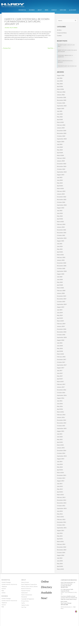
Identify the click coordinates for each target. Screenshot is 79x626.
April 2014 (60, 469)
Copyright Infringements (27, 599)
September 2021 (62, 238)
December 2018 (61, 329)
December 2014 (61, 450)
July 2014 (59, 461)
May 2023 (60, 183)
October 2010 (61, 552)
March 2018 (60, 354)
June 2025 (60, 114)
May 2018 (60, 348)
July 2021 (59, 243)
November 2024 (61, 133)
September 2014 (62, 456)
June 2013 (60, 486)
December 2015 (61, 420)
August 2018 (60, 340)
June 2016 (60, 403)
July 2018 (59, 343)
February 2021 (61, 257)
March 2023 (60, 188)
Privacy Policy (25, 601)
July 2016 (59, 401)
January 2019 (61, 326)
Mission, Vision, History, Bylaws (29, 586)
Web (3, 590)
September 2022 (62, 205)
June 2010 (60, 560)
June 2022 (60, 213)
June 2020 (60, 279)
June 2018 (60, 345)
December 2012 (61, 500)
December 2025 (61, 97)
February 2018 (61, 356)
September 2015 (62, 428)
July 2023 (59, 177)
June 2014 (60, 464)
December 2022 (61, 196)
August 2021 (60, 241)
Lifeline (3, 592)
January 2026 (61, 94)
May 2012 (60, 514)
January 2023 (61, 194)
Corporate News (62, 32)
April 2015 (60, 442)
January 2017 (61, 387)
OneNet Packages (6, 582)
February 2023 (61, 191)
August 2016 (60, 398)
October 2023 (61, 169)
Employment (24, 592)
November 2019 (61, 298)
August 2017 (60, 367)
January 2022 (61, 227)
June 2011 (60, 533)
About (23, 580)
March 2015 (60, 445)
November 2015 (61, 423)
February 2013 (61, 497)
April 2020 (60, 285)
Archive (7, 27)
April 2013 (60, 492)
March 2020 (60, 287)
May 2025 (60, 116)
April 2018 (60, 351)
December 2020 (61, 263)
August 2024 (60, 141)
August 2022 (60, 207)
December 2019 (61, 296)
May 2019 (60, 315)
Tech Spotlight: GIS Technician (67, 66)
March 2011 (60, 541)
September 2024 (62, 139)
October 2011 (61, 525)
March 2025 (60, 122)
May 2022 (60, 216)
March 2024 (60, 155)
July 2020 (59, 276)
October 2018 (61, 334)
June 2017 (60, 373)
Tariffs (23, 603)
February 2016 (61, 414)
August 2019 (60, 307)
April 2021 (60, 252)
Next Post (51, 48)
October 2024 (61, 136)
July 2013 (59, 483)
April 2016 (60, 409)
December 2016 (61, 389)
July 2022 (59, 210)
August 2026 (60, 75)
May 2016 (60, 406)
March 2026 (60, 89)
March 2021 (60, 254)
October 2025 (61, 103)
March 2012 (60, 516)
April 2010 (60, 566)
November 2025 (61, 100)
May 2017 (60, 376)
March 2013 (60, 494)
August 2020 (60, 274)
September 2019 (62, 304)
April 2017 (60, 378)
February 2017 (61, 384)
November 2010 (61, 549)
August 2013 (60, 481)
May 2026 (60, 83)
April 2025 (60, 119)
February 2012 (61, 519)
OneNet (59, 35)
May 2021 (60, 249)
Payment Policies (25, 590)
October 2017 (61, 362)
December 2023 (61, 163)
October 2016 (61, 392)
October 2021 (61, 235)
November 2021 (61, 232)
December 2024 (61, 130)
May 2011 (60, 536)
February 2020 (61, 290)
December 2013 (61, 475)
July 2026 (59, 78)
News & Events (25, 582)
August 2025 (60, 108)
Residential (6, 580)
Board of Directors (26, 588)
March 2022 (60, 221)
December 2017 (61, 359)
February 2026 (61, 92)
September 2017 (62, 365)
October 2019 (61, 301)
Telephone (4, 586)
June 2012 (60, 511)
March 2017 (60, 381)
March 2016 (60, 412)
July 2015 (59, 434)
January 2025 (61, 127)
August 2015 (60, 431)
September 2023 (62, 172)
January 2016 (61, 417)
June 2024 (60, 147)
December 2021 (61, 230)
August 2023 (60, 174)
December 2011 (61, 522)
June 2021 (60, 246)
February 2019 (61, 323)
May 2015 (60, 439)
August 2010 (60, 555)
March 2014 (60, 472)
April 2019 (60, 318)
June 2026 (60, 81)
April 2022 (60, 218)
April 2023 (60, 185)
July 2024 (59, 144)
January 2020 (61, 293)
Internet (4, 588)
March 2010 (60, 569)
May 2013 (60, 489)
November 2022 (61, 199)
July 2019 (59, 310)
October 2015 (61, 425)
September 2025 (62, 105)
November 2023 (61, 166)
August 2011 (60, 530)
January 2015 (61, 447)
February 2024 (61, 158)
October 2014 (61, 453)
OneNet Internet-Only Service (9, 584)
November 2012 (61, 503)
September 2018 (62, 337)
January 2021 (61, 260)
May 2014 (60, 467)
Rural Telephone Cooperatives (29, 584)
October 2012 (61, 505)
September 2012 (62, 508)
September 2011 (62, 527)
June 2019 (60, 312)
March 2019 (60, 321)
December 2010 (61, 547)
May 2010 (60, 563)
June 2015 (60, 436)
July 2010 (59, 558)
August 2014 (60, 458)
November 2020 (61, 265)
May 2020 (60, 282)
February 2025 (61, 125)
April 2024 (60, 152)
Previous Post (6, 48)
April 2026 (60, 86)
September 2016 (62, 395)
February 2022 (61, 224)
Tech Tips (23, 607)
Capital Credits (25, 605)
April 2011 (60, 538)
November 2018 (61, 332)
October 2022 (61, 202)
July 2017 (59, 370)
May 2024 (60, 150)
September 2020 (62, 271)
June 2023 (60, 180)
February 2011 (61, 544)
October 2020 (61, 268)
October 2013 (61, 478)
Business (5, 596)
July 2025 (59, 111)
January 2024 (61, 161)
